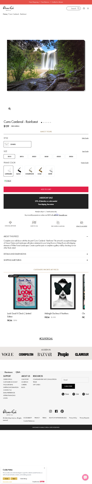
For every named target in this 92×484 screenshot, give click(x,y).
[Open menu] (88, 8)
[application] (85, 477)
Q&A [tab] (18, 372)
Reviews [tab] (9, 372)
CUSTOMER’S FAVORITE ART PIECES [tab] (46, 270)
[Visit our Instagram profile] (50, 465)
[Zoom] (9, 109)
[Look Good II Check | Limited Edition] (25, 292)
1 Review (18, 324)
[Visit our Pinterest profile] (62, 465)
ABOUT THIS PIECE (11, 236)
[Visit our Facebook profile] (56, 465)
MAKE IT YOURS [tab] (46, 132)
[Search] (78, 8)
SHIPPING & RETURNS (12, 260)
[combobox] (73, 8)
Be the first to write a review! (46, 418)
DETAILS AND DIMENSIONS (15, 254)
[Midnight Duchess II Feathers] (63, 292)
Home (5, 14)
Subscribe (68, 440)
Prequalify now (63, 215)
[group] (46, 71)
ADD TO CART (46, 189)
